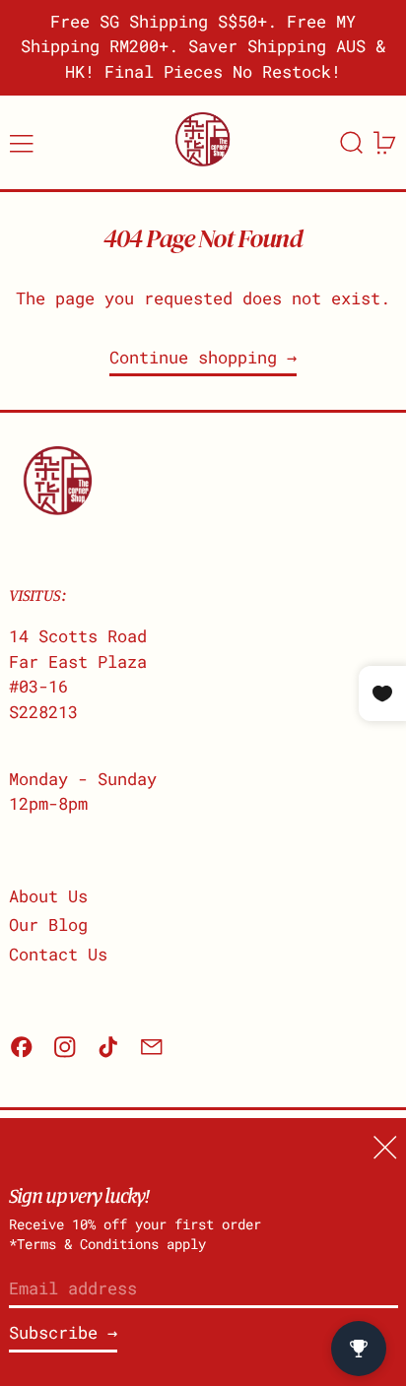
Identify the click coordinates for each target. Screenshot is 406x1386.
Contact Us (58, 954)
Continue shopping (193, 357)
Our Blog (48, 924)
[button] (352, 142)
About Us (48, 896)
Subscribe (53, 1332)
